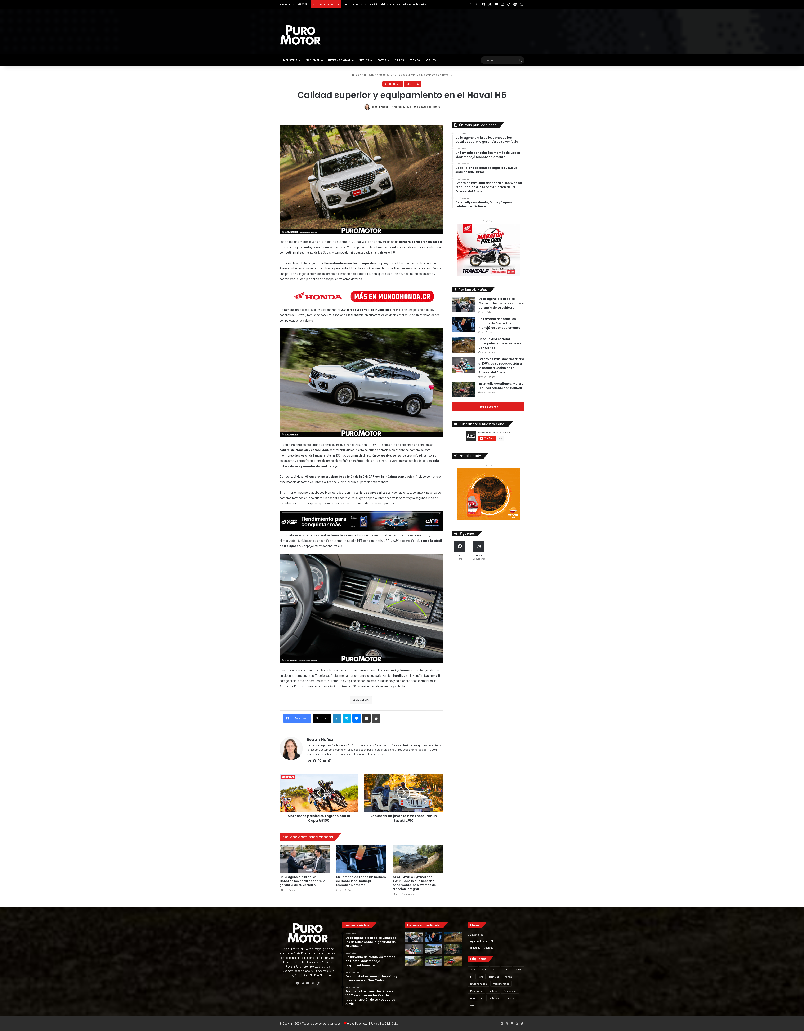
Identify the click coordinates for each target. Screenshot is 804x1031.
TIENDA (415, 60)
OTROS (399, 60)
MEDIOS (364, 60)
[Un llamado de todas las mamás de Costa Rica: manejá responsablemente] (361, 859)
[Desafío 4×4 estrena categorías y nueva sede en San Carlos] (463, 345)
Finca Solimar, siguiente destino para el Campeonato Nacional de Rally (385, 4)
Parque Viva (510, 990)
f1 (471, 976)
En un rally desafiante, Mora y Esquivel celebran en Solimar (500, 386)
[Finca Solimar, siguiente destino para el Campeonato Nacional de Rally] (453, 961)
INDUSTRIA (290, 60)
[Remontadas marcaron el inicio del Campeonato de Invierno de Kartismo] (433, 961)
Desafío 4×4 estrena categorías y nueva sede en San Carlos (499, 343)
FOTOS (382, 60)
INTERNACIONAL (339, 60)
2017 (494, 969)
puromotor (476, 997)
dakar (518, 969)
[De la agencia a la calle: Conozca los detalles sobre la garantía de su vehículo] (305, 859)
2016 (484, 969)
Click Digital (392, 1023)
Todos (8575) (488, 406)
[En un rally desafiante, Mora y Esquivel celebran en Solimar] (463, 389)
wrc (472, 1005)
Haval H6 (362, 700)
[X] (319, 760)
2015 (472, 969)
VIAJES (431, 60)
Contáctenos (475, 934)
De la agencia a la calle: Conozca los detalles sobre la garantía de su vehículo (302, 881)
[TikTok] (317, 983)
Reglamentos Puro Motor (483, 941)
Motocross (476, 990)
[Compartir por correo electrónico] (366, 718)
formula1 (494, 976)
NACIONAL (313, 60)
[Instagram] (329, 760)
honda (508, 976)
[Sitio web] (309, 760)
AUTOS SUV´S (386, 74)
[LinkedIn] (337, 718)
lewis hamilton (478, 983)
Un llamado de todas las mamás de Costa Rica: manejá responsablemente (361, 881)
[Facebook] (314, 760)
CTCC (506, 969)
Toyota (510, 997)
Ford (480, 976)
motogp (492, 990)
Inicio (357, 74)
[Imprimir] (376, 718)
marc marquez (501, 983)
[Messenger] (356, 718)
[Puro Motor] (300, 35)
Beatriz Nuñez (379, 106)
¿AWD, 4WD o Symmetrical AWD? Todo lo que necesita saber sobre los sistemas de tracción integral (414, 883)
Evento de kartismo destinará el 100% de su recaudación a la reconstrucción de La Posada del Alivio (501, 365)
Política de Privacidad (480, 947)
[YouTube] (324, 760)
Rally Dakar (495, 997)
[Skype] (347, 718)
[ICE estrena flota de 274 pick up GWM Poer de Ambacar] (433, 949)
